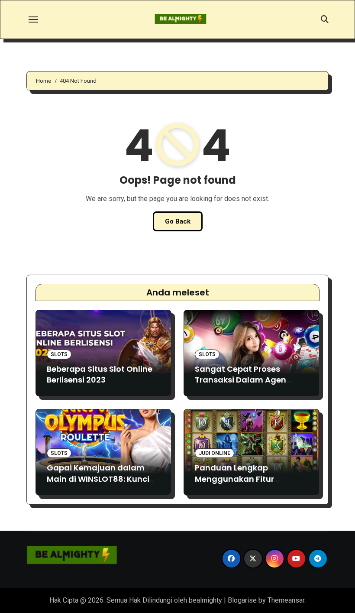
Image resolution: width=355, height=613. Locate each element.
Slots (59, 354)
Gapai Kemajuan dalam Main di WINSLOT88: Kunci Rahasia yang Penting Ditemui (98, 484)
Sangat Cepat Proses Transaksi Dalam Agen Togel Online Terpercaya (244, 379)
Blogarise (242, 600)
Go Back (177, 221)
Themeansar (286, 600)
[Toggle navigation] (33, 19)
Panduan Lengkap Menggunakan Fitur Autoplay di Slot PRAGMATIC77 (234, 484)
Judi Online (214, 453)
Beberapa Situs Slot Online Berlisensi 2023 (99, 374)
